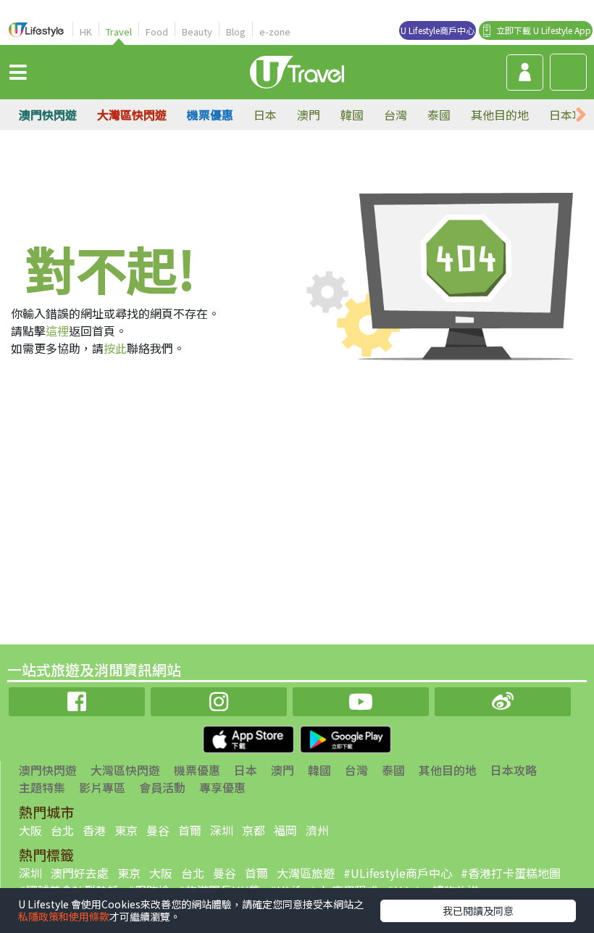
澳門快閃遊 (48, 114)
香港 (94, 830)
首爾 (189, 830)
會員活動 (162, 787)
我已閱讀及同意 (478, 910)
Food (157, 31)
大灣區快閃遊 (132, 114)
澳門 (308, 114)
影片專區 (102, 787)
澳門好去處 (80, 873)
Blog (236, 31)
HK (86, 31)
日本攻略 (513, 770)
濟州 (317, 830)
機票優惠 (210, 114)
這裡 (57, 330)
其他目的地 (500, 114)
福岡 (285, 830)
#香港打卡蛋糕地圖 (511, 873)
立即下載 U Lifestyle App (543, 30)
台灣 (395, 114)
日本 (265, 114)
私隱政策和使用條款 (63, 916)
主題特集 (42, 787)
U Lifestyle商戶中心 (437, 30)
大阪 (30, 830)
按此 (115, 348)
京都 (253, 830)
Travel (119, 31)
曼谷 (158, 830)
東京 (126, 830)
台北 (62, 830)
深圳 (221, 830)
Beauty (197, 31)
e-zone (274, 31)
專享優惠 (222, 787)
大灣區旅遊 (306, 873)
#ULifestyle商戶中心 (397, 873)
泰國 (439, 114)
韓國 (352, 114)
